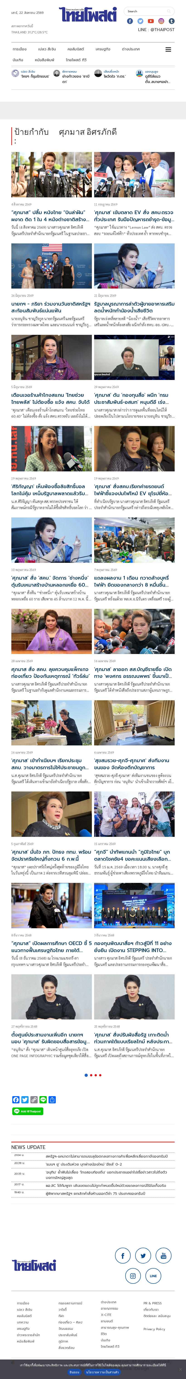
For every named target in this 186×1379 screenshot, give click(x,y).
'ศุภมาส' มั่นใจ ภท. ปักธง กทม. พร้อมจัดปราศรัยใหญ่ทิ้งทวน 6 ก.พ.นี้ (51, 855)
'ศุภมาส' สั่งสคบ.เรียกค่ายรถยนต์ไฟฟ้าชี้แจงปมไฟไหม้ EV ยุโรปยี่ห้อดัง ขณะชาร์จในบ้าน (131, 493)
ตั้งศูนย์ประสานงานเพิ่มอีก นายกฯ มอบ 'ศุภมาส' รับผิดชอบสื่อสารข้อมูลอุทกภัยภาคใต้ (50, 1042)
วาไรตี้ (63, 1309)
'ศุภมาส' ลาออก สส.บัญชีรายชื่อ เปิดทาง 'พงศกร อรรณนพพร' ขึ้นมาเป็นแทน (133, 676)
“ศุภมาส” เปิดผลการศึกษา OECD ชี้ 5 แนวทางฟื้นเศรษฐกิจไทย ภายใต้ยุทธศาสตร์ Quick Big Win (51, 950)
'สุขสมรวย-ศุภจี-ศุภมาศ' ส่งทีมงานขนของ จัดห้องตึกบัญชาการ (131, 764)
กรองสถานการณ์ (70, 1303)
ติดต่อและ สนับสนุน (157, 1316)
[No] (180, 1369)
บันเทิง (18, 60)
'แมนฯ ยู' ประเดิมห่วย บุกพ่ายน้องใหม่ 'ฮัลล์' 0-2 (84, 1164)
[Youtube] (151, 21)
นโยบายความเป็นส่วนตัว (102, 1372)
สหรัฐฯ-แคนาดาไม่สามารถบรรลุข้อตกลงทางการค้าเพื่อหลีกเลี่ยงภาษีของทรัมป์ (107, 1156)
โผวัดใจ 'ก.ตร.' (115, 76)
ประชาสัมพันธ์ (68, 1335)
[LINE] (153, 1276)
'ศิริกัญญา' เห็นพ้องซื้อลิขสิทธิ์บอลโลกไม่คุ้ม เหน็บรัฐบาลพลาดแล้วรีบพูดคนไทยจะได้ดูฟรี (48, 493)
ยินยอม (74, 1372)
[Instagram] (161, 21)
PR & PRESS (153, 1303)
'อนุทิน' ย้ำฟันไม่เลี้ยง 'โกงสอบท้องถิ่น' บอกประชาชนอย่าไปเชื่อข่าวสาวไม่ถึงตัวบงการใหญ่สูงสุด (106, 1175)
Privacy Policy (154, 1329)
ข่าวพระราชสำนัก (28, 1335)
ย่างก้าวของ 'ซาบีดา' (75, 79)
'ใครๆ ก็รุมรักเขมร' (35, 76)
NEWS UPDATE (28, 1147)
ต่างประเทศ (131, 49)
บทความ (23, 1322)
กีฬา (61, 1316)
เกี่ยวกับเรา (151, 1309)
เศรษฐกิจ (103, 49)
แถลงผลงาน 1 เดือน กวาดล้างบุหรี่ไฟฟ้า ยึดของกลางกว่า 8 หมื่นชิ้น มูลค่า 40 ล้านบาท (131, 585)
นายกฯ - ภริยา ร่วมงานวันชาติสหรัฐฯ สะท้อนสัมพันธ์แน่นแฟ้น (50, 307)
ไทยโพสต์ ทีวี (76, 60)
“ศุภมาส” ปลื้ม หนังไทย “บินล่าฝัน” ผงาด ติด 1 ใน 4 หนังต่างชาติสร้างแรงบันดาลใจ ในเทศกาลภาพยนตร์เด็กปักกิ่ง (48, 223)
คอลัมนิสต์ (76, 49)
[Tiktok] (171, 21)
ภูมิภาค (63, 1341)
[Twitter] (140, 21)
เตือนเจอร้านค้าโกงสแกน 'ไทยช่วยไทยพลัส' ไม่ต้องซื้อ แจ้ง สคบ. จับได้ (50, 398)
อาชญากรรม (109, 1308)
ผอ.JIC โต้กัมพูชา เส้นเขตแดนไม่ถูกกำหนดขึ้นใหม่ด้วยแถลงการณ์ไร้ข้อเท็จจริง (106, 1185)
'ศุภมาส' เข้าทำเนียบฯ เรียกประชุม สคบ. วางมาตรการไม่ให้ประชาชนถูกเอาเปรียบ (48, 767)
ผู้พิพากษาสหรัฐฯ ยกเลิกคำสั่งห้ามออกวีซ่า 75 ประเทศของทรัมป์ (95, 1193)
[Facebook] (130, 21)
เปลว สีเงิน (47, 49)
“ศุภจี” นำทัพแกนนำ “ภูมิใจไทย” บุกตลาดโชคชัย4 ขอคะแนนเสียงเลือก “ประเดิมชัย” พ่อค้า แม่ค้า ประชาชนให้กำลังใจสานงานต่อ (133, 862)
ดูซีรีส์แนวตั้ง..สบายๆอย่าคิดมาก (156, 79)
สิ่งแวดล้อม (67, 1347)
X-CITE (106, 1315)
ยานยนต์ (107, 1321)
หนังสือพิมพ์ (44, 60)
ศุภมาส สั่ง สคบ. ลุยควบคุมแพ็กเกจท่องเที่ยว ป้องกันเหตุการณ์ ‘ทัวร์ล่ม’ (50, 673)
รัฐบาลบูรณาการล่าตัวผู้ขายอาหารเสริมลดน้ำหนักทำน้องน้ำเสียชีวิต (134, 307)
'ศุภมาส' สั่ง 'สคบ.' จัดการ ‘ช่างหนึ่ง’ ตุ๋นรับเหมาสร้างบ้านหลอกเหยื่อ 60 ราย (50, 585)
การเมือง (20, 49)
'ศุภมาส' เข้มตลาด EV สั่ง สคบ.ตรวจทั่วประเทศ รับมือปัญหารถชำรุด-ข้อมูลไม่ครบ (134, 219)
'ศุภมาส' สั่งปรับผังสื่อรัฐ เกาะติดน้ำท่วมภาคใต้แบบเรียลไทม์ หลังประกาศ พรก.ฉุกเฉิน (133, 1042)
